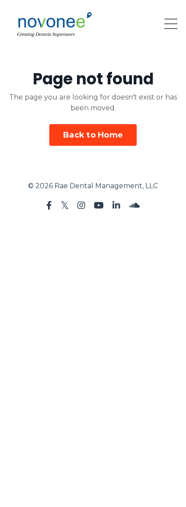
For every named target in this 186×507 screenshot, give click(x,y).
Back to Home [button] (93, 135)
